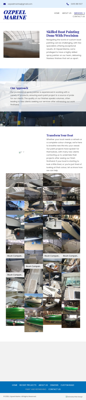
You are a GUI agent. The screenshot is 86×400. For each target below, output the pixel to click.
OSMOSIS (54, 385)
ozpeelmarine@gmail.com (20, 4)
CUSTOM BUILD (67, 385)
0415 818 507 (77, 4)
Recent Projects (28, 385)
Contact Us (54, 389)
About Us (43, 385)
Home (14, 385)
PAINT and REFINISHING (35, 389)
